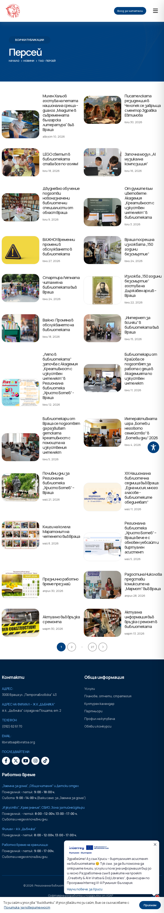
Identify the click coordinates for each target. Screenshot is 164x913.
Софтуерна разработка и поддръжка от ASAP (80, 895)
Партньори (93, 711)
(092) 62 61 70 (12, 726)
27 (92, 647)
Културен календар (99, 703)
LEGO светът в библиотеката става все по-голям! (60, 158)
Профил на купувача (99, 718)
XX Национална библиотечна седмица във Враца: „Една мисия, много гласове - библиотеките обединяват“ (142, 488)
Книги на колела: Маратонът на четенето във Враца (61, 531)
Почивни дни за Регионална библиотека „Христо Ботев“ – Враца (58, 483)
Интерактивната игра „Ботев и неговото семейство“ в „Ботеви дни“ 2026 (141, 428)
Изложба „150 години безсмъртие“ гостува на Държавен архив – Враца (143, 285)
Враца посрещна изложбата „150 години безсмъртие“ (139, 247)
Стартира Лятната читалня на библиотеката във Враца (61, 285)
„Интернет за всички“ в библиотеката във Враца (142, 325)
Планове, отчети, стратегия (107, 696)
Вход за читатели (130, 11)
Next (102, 647)
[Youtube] (26, 761)
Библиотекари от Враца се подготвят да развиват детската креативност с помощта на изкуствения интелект (61, 435)
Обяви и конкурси (97, 726)
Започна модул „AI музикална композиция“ (140, 158)
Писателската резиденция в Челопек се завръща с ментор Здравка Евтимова (143, 105)
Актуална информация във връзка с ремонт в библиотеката (141, 619)
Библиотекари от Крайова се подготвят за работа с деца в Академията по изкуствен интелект (141, 369)
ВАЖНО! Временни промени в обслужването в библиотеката (59, 247)
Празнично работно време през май (60, 581)
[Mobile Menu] (155, 11)
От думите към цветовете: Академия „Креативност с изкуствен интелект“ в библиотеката (139, 203)
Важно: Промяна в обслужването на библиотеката (58, 324)
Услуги (89, 688)
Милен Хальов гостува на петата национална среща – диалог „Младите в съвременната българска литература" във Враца (60, 112)
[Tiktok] (45, 761)
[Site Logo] (13, 11)
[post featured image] (20, 124)
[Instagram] (35, 761)
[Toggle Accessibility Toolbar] (153, 447)
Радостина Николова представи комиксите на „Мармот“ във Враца (143, 581)
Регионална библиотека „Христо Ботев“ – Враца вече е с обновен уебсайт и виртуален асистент (142, 537)
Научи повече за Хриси (84, 889)
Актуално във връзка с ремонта (61, 619)
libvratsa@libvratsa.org (18, 742)
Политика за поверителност (27, 907)
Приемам (150, 905)
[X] (16, 761)
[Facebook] (6, 761)
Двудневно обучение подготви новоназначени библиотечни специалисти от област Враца (61, 200)
